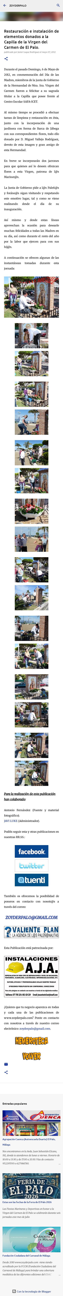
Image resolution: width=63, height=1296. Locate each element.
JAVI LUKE (10, 821)
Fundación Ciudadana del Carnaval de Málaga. (27, 1255)
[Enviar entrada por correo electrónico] (6, 1065)
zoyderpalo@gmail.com (34, 1028)
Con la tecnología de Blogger (33, 1291)
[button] (6, 59)
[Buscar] (58, 5)
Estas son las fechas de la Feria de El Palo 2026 (27, 1202)
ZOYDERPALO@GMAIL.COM (31, 917)
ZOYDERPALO (18, 5)
